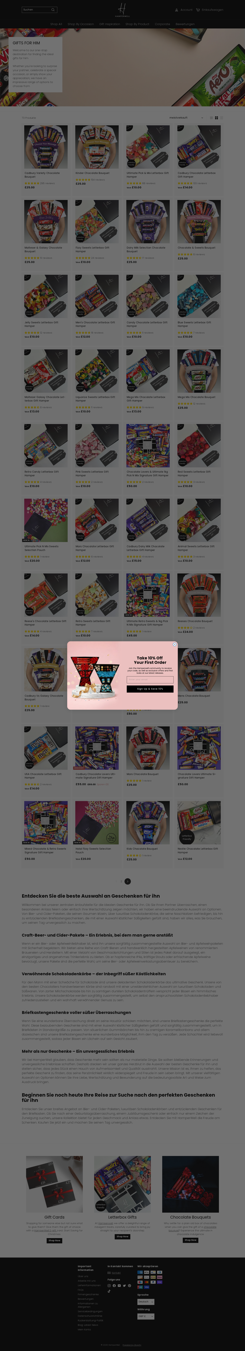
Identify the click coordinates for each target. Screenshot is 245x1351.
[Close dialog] (174, 644)
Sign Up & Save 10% (150, 689)
